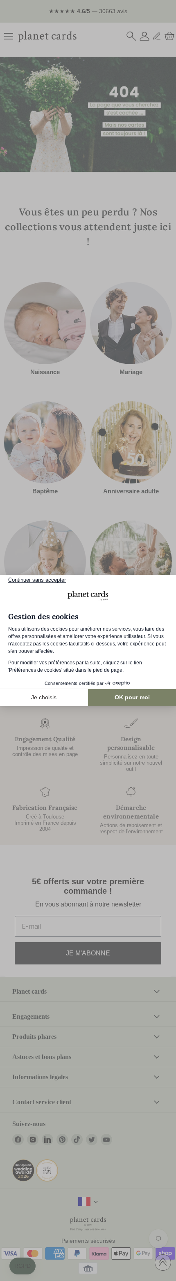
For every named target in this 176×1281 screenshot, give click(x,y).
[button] (22, 1266)
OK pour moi (132, 697)
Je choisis (43, 697)
